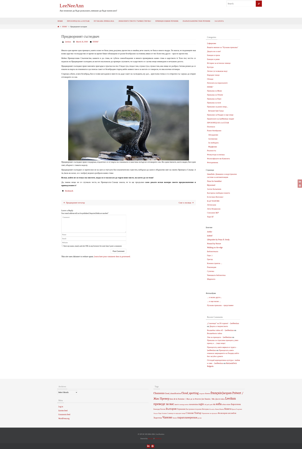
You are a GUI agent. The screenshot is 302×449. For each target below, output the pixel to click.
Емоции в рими (213, 59)
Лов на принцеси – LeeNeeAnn (219, 337)
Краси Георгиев (236, 409)
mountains (193, 404)
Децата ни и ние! (214, 51)
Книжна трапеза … (214, 263)
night (201, 404)
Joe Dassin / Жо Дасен (211, 399)
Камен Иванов (219, 409)
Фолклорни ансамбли (227, 413)
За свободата (213, 143)
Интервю (205, 409)
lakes (223, 399)
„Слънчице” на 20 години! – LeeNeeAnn (223, 323)
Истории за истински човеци (219, 63)
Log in (60, 407)
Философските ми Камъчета (218, 159)
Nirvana (150, 438)
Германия (181, 409)
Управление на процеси (209, 413)
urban (224, 404)
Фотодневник (212, 162)
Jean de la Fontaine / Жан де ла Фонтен (185, 399)
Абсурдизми (213, 135)
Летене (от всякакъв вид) (217, 71)
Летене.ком (211, 205)
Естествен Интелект (215, 197)
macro (177, 404)
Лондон (155, 413)
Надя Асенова (162, 413)
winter (228, 404)
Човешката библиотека (216, 275)
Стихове (190, 413)
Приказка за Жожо (214, 91)
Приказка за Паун (214, 99)
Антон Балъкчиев (214, 189)
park (208, 404)
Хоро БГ (210, 217)
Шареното (211, 279)
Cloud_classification (173, 393)
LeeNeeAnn (72, 5)
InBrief (209, 236)
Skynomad (211, 185)
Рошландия (211, 267)
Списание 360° (213, 213)
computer (202, 393)
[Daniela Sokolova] (299, 181)
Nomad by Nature (214, 244)
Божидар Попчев (159, 409)
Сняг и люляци (185, 203)
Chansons (158, 393)
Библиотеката (212, 251)
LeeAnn (68, 42)
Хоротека (157, 418)
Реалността (211, 151)
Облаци (210, 79)
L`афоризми (211, 43)
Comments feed (64, 414)
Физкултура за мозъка (216, 155)
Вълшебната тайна (214, 333)
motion (186, 404)
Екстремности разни (193, 409)
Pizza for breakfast (214, 181)
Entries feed (62, 411)
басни (175, 418)
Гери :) (209, 255)
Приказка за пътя (214, 103)
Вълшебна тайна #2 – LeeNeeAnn (220, 330)
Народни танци (213, 75)
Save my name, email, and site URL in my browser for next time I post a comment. (93, 246)
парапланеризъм (187, 417)
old (205, 404)
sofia (219, 404)
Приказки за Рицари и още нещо (220, 115)
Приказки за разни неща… (217, 107)
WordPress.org (63, 418)
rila (214, 404)
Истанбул (212, 409)
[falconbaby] (299, 185)
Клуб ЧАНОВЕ (213, 201)
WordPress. (158, 438)
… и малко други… (214, 297)
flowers (207, 394)
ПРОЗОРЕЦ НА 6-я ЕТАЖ (218, 123)
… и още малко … (214, 301)
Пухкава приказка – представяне (220, 305)
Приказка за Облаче (215, 95)
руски (199, 418)
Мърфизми (212, 147)
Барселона (236, 404)
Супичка (210, 271)
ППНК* (64, 27)
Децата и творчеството (219, 326)
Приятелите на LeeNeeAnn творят (220, 119)
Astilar (209, 232)
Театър (197, 413)
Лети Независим (213, 209)
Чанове (167, 417)
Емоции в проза (213, 55)
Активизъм (212, 139)
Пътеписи (211, 127)
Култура (210, 67)
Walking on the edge (215, 247)
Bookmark (69, 191)
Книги (227, 408)
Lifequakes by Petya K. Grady (218, 240)
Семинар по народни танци (176, 413)
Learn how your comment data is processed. (112, 256)
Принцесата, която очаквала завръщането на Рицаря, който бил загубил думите (223, 353)
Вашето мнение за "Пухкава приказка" (222, 47)
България (171, 408)
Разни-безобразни (214, 131)
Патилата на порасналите (217, 83)
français (216, 393)
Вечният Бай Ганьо (216, 111)
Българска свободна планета (218, 193)
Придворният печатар (75, 203)
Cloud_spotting (190, 393)
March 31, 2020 (82, 42)
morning (181, 404)
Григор (210, 259)
